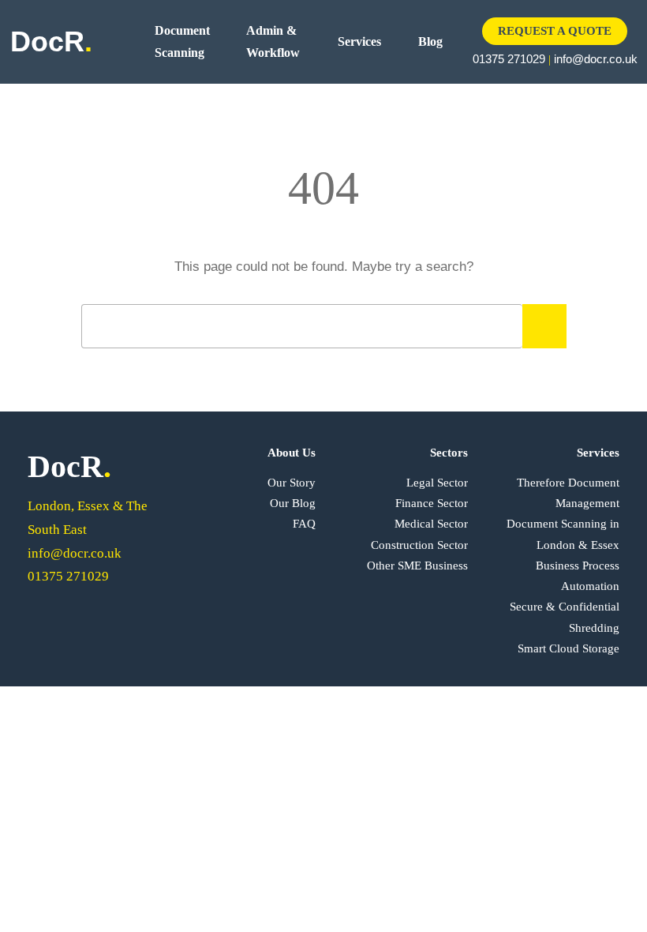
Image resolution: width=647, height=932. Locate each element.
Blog (430, 41)
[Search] (544, 326)
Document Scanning (182, 41)
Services (359, 41)
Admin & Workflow (273, 41)
